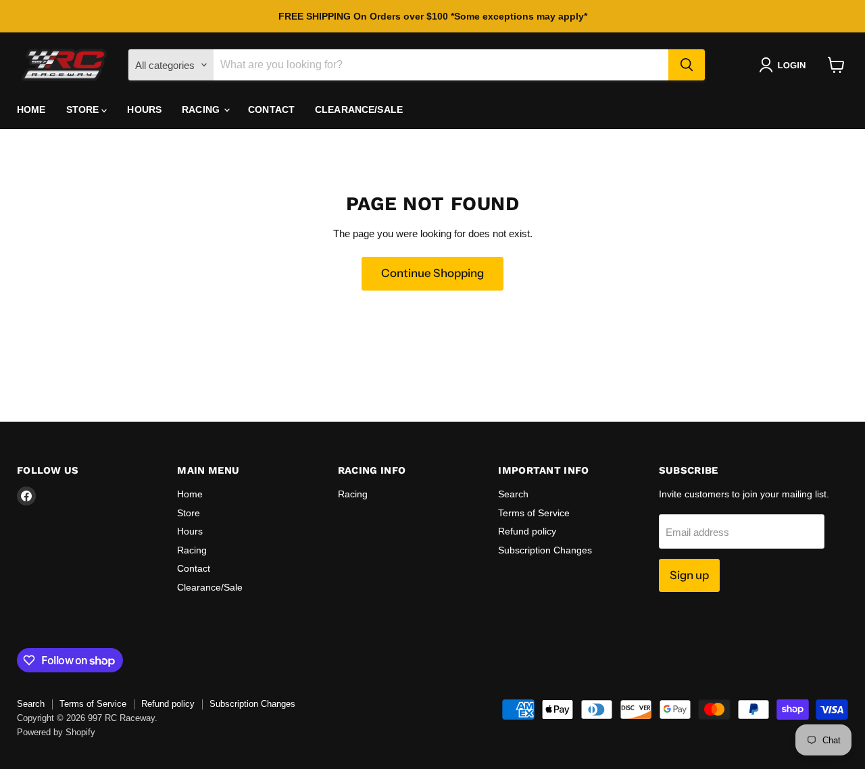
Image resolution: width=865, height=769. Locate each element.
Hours (144, 109)
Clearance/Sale (359, 109)
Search (513, 494)
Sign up (689, 575)
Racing (202, 109)
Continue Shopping (432, 273)
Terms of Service (534, 512)
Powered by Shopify (56, 732)
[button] (785, 65)
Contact (271, 109)
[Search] (686, 64)
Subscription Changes (545, 550)
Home (31, 109)
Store (84, 109)
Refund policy (527, 531)
